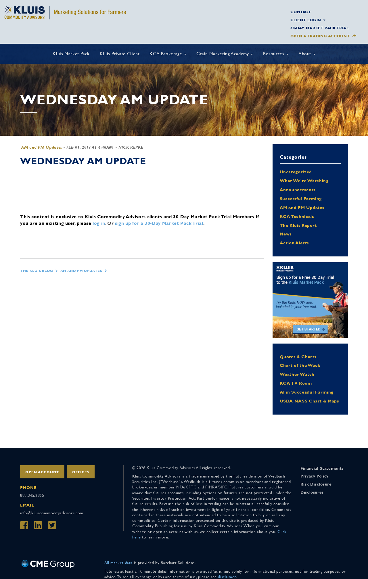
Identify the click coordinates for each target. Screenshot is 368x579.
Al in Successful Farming (307, 392)
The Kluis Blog (36, 271)
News (286, 233)
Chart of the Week (300, 365)
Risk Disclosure (316, 484)
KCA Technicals (297, 216)
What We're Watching (304, 180)
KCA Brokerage (166, 53)
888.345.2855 (32, 495)
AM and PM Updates (41, 147)
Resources (274, 53)
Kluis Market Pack (71, 53)
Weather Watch (297, 374)
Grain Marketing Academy (223, 53)
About (305, 53)
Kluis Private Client (120, 53)
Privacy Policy (314, 476)
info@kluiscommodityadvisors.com (51, 513)
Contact (300, 12)
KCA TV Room (296, 383)
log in (99, 223)
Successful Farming (301, 198)
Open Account (42, 472)
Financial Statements (322, 468)
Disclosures (312, 492)
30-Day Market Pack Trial (319, 28)
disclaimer (227, 576)
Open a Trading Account (320, 36)
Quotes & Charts (298, 356)
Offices (80, 472)
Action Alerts (294, 242)
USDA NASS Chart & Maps (309, 400)
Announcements (297, 189)
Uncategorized (296, 171)
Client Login (306, 20)
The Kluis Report (298, 225)
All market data (118, 562)
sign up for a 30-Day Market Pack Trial (159, 223)
